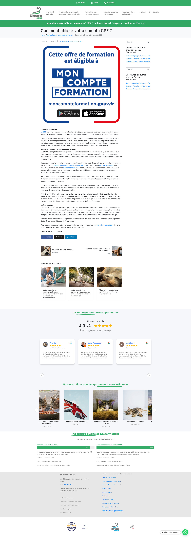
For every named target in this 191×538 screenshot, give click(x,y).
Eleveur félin (106, 489)
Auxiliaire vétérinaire (109, 478)
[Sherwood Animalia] (36, 13)
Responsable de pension (111, 503)
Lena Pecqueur (56, 343)
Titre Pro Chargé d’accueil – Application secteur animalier (69, 13)
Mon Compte (154, 12)
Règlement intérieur (67, 498)
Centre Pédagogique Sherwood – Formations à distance (144, 56)
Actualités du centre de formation (71, 41)
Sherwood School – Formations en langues (139, 61)
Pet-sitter (105, 496)
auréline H (92, 343)
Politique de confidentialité (69, 505)
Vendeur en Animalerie (110, 507)
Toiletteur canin (108, 500)
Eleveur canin (107, 492)
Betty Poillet (131, 343)
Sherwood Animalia (50, 13)
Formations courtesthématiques (111, 13)
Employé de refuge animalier (112, 511)
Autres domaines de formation (128, 13)
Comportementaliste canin (112, 485)
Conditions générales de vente (70, 502)
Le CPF (43, 132)
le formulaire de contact (104, 225)
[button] (37, 410)
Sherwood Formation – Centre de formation (140, 58)
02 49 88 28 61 (68, 485)
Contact (142, 12)
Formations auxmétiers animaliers (92, 13)
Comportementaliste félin (111, 481)
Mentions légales (67, 509)
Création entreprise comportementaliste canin (70, 165)
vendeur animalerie (106, 165)
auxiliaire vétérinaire (70, 168)
